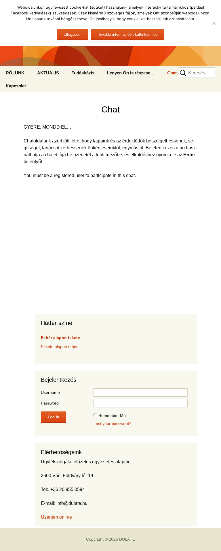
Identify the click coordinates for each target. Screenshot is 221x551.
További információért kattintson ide (127, 34)
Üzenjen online (56, 517)
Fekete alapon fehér (59, 346)
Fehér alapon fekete (60, 337)
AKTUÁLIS (48, 72)
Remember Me (112, 415)
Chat (172, 72)
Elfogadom (72, 34)
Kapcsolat (16, 85)
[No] (214, 23)
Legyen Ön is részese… (131, 72)
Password (50, 403)
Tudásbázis (83, 72)
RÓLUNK (15, 72)
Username (50, 392)
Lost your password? (113, 423)
